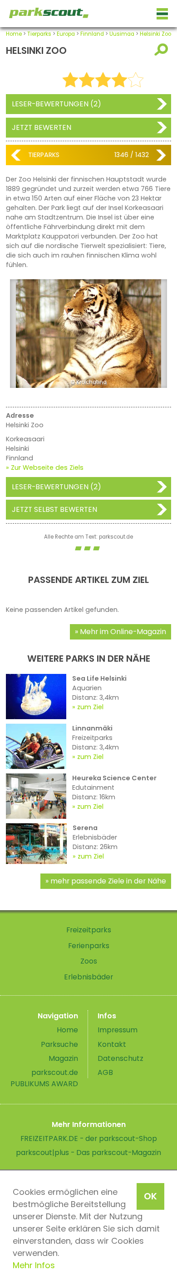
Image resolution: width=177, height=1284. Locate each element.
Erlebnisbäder (88, 977)
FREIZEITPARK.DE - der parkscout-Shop (88, 1138)
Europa (66, 34)
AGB (105, 1072)
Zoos (88, 961)
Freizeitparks (88, 930)
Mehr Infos (34, 1265)
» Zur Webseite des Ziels (45, 467)
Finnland (92, 34)
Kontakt (112, 1044)
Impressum (118, 1030)
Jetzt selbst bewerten (54, 509)
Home (14, 34)
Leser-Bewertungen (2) (56, 104)
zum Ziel (90, 706)
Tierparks (39, 34)
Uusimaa (121, 34)
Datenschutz (120, 1058)
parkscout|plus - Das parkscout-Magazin (88, 1152)
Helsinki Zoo (155, 34)
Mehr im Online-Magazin (123, 631)
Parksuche (59, 1044)
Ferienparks (88, 945)
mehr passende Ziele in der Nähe (108, 881)
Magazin (63, 1058)
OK (150, 1196)
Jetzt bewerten (41, 127)
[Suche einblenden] (162, 49)
